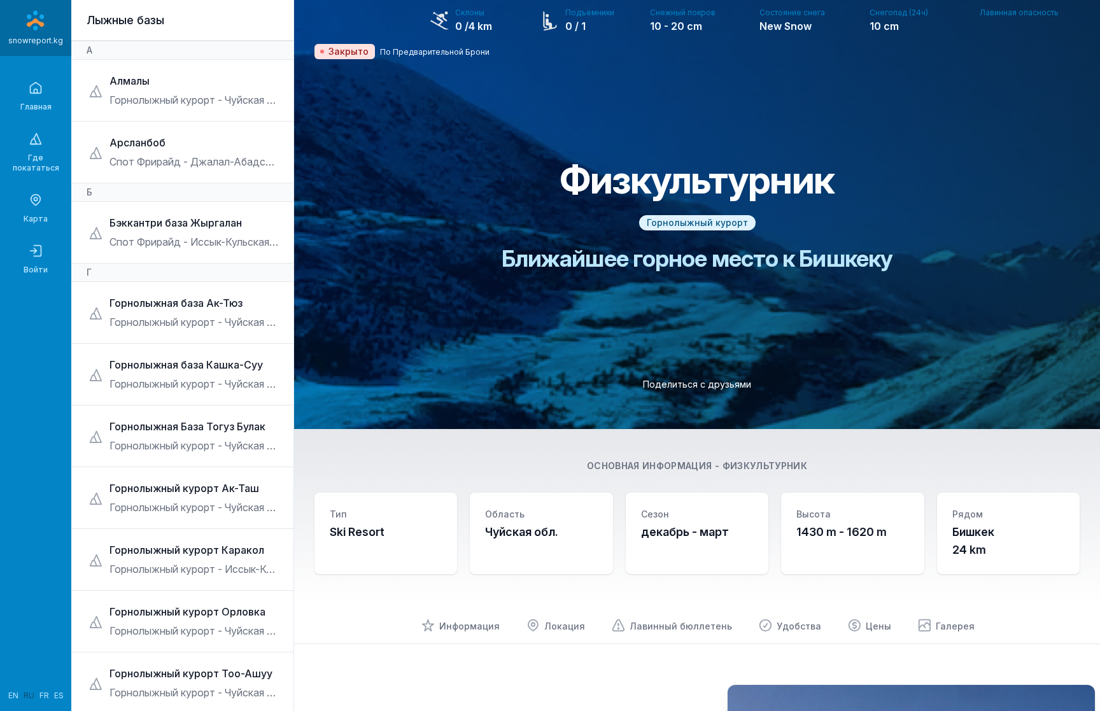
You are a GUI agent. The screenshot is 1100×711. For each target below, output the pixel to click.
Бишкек (973, 532)
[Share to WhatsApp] (697, 402)
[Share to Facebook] (661, 402)
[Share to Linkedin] (715, 402)
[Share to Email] (732, 402)
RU (29, 695)
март (714, 532)
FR (44, 695)
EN (13, 695)
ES (59, 695)
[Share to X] (679, 402)
